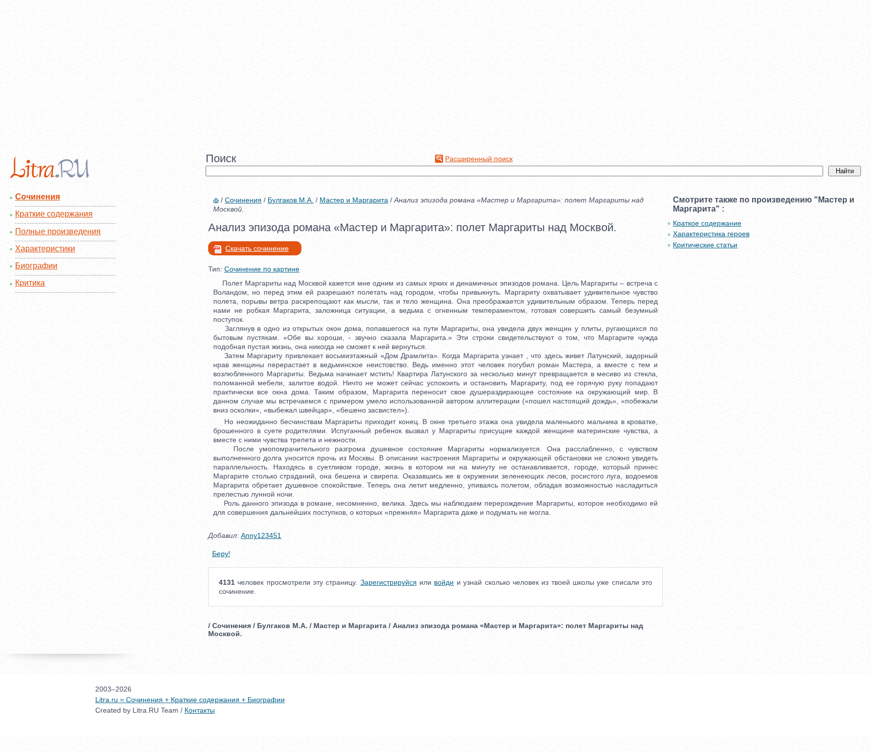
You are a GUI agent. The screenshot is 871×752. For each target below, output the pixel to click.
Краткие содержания (54, 214)
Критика (30, 283)
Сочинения (37, 196)
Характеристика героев (711, 234)
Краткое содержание (707, 223)
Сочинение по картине (261, 269)
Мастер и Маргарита (354, 200)
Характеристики (45, 248)
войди (444, 582)
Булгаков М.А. (291, 200)
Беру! (221, 554)
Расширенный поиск (479, 159)
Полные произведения (58, 231)
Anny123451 (261, 535)
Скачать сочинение (257, 248)
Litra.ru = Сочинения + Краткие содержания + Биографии (190, 700)
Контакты (199, 710)
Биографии (36, 265)
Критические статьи (705, 245)
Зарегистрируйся (388, 582)
